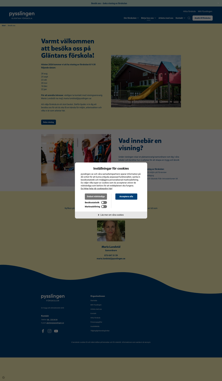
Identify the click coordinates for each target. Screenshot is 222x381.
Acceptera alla (126, 196)
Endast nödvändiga (96, 196)
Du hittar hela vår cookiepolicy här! (96, 188)
